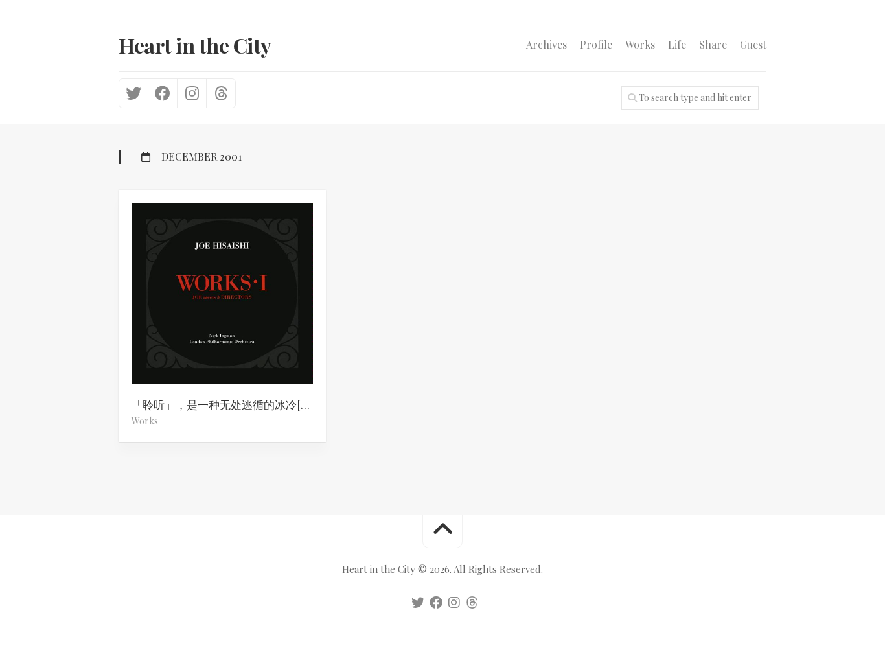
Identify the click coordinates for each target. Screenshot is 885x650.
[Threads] (220, 93)
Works (640, 44)
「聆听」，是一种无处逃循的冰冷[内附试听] (229, 404)
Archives (546, 44)
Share (713, 44)
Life (677, 44)
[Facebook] (162, 93)
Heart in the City (195, 45)
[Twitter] (133, 93)
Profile (596, 44)
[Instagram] (191, 93)
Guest (753, 44)
